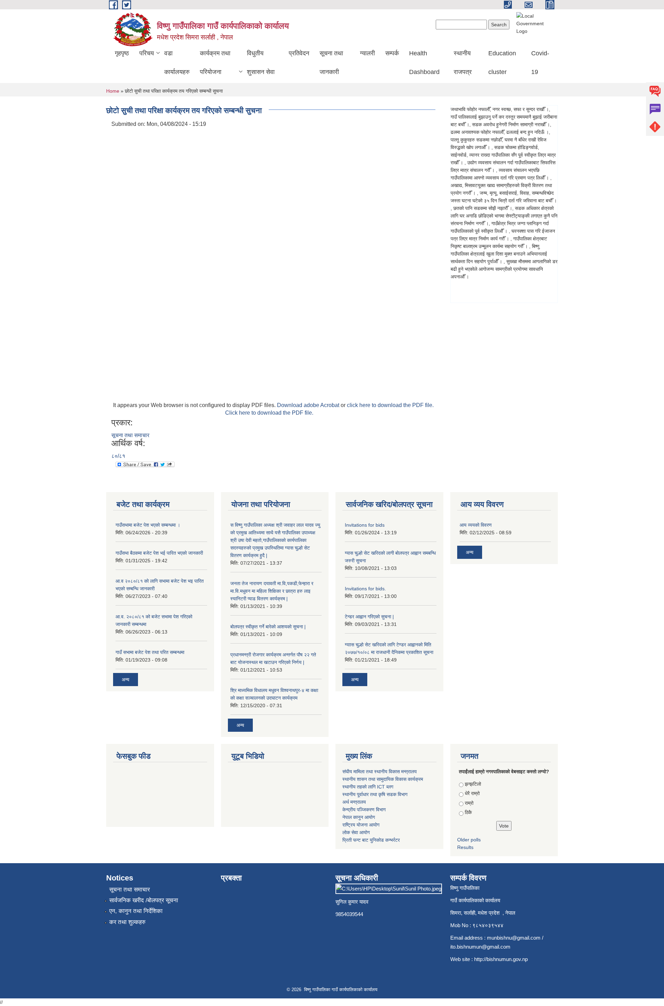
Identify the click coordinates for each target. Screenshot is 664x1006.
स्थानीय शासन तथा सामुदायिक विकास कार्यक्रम (382, 779)
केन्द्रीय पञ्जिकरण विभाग (364, 809)
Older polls (469, 839)
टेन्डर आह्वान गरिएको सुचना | (369, 616)
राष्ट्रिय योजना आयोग (360, 825)
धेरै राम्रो (472, 793)
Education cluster (502, 62)
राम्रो (469, 803)
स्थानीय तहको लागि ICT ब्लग (367, 787)
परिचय (146, 53)
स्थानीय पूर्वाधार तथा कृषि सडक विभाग (374, 794)
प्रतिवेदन (299, 53)
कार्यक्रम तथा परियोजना (215, 62)
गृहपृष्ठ (122, 53)
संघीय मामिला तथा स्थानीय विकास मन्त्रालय (379, 771)
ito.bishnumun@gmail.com (480, 947)
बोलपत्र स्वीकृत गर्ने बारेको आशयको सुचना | (268, 626)
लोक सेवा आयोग (356, 832)
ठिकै (468, 812)
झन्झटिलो (473, 784)
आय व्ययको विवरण (476, 525)
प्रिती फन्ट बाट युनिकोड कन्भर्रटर (371, 840)
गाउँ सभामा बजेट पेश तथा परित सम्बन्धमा (150, 652)
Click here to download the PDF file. (269, 413)
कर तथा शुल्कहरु (127, 922)
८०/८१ (118, 456)
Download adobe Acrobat (309, 405)
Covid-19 (540, 62)
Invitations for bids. (365, 588)
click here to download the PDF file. (390, 405)
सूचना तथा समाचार (130, 435)
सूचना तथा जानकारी (331, 62)
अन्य (125, 679)
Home (112, 91)
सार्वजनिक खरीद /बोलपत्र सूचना (143, 900)
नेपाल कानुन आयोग (358, 817)
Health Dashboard (424, 62)
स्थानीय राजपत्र (463, 62)
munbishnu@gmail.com (514, 938)
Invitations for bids (365, 525)
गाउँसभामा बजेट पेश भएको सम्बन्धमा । (148, 525)
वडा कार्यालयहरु (177, 62)
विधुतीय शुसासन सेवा (261, 62)
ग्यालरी (367, 53)
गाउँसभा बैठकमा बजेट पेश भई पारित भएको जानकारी (159, 553)
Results (465, 847)
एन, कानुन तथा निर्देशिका (136, 911)
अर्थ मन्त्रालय (354, 802)
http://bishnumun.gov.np (501, 959)
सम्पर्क (392, 53)
